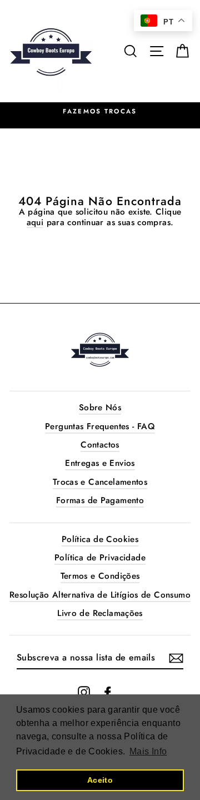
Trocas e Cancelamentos (100, 482)
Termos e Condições (100, 576)
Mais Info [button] (148, 751)
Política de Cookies (100, 539)
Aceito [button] (100, 780)
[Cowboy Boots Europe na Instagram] (84, 692)
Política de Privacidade (100, 557)
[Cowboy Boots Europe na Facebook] (108, 692)
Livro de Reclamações (100, 613)
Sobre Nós (100, 407)
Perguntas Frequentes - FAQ (100, 426)
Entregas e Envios (100, 463)
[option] (100, 112)
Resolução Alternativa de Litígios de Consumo (100, 595)
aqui (35, 222)
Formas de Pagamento (100, 500)
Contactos (100, 445)
